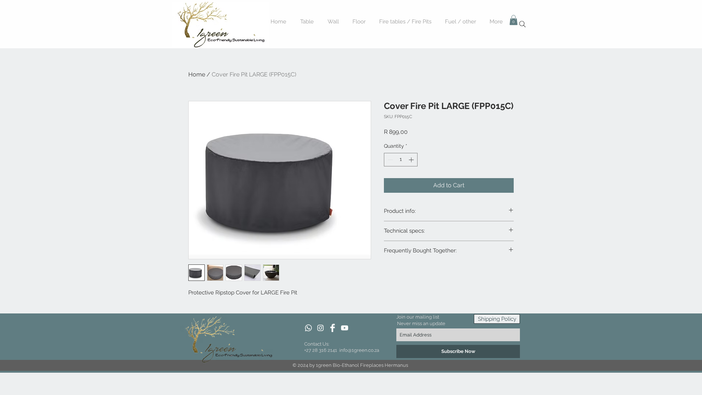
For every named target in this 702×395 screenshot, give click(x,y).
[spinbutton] (400, 159)
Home (196, 74)
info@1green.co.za (359, 350)
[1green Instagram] (320, 328)
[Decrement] (389, 159)
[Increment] (411, 159)
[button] (513, 20)
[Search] (522, 24)
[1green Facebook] (332, 328)
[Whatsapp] (308, 328)
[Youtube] (344, 328)
